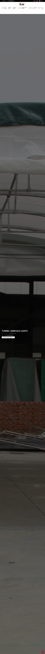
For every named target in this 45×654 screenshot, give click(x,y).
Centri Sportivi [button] (6, 8)
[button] (22, 12)
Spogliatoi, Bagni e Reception (24, 8)
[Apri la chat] (42, 651)
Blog (12, 335)
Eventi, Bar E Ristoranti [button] (14, 8)
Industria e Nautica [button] (9, 8)
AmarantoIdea (9, 335)
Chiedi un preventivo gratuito (7, 337)
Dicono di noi (35, 8)
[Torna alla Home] (22, 4)
